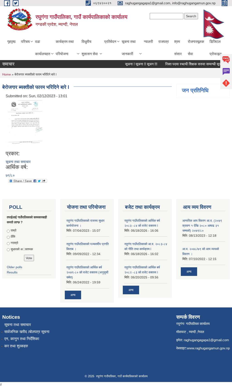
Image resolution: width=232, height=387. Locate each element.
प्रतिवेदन (110, 42)
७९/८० (10, 175)
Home (6, 74)
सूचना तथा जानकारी (129, 48)
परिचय (25, 42)
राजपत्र (163, 42)
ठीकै (13, 236)
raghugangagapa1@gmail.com (206, 340)
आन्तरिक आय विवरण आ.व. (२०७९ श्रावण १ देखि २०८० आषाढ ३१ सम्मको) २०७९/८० (202, 225)
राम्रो (13, 230)
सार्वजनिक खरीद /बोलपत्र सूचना (26, 332)
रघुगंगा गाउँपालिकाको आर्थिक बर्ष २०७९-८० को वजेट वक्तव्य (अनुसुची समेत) (87, 272)
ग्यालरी (148, 42)
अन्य (72, 295)
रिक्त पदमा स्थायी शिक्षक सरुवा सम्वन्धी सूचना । (194, 64)
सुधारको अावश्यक (22, 249)
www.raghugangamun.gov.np (208, 348)
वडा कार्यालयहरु (42, 48)
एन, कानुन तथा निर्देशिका (21, 339)
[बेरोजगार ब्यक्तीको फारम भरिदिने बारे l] (25, 124)
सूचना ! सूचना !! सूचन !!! (139, 64)
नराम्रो (14, 243)
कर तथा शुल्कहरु (16, 346)
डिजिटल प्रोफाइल (216, 48)
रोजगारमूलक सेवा (196, 48)
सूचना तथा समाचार (18, 162)
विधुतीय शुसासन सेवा (90, 48)
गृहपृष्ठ (11, 42)
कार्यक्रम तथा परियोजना (65, 48)
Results (12, 272)
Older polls (14, 267)
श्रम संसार (178, 48)
